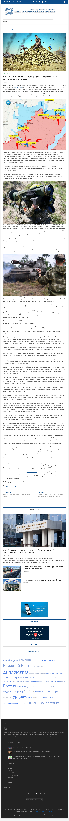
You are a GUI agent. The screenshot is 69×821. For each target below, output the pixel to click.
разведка (32, 486)
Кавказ (31, 677)
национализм (35, 681)
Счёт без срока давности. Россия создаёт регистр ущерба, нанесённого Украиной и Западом (29, 551)
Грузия (42, 666)
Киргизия (50, 678)
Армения (25, 660)
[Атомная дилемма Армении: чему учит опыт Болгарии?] (12, 585)
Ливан (13, 681)
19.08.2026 (6, 555)
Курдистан (7, 681)
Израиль (10, 678)
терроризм (39, 692)
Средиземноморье (58, 687)
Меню (5, 21)
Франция (35, 697)
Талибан (33, 692)
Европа (10, 782)
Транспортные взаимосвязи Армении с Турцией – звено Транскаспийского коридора (43, 568)
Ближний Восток (18, 666)
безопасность (49, 660)
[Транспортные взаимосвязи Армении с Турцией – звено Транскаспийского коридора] (12, 572)
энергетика (51, 703)
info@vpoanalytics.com (35, 799)
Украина (43, 486)
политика (55, 681)
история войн (16, 486)
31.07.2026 (26, 582)
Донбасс (9, 486)
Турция (17, 697)
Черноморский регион (12, 704)
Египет (4, 678)
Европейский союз (55, 673)
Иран (23, 677)
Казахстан (38, 678)
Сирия (51, 687)
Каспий (44, 678)
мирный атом (19, 681)
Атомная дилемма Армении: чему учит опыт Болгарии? (43, 580)
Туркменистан (7, 697)
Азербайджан (10, 660)
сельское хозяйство (43, 687)
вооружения (37, 666)
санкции (21, 687)
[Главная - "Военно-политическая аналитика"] (31, 8)
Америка (10, 780)
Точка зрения (34, 509)
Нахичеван (27, 681)
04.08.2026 (26, 571)
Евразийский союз (37, 673)
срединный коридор (13, 692)
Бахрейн (40, 660)
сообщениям (18, 87)
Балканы (10, 777)
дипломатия (15, 672)
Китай (54, 678)
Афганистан (35, 660)
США (27, 691)
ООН (44, 681)
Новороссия (25, 486)
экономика (31, 703)
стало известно (32, 472)
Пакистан (48, 681)
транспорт (51, 691)
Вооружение (7, 73)
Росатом (62, 681)
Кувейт (57, 678)
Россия (38, 486)
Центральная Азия (46, 697)
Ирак (17, 678)
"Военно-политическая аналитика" (43, 811)
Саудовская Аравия (31, 687)
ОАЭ (41, 681)
